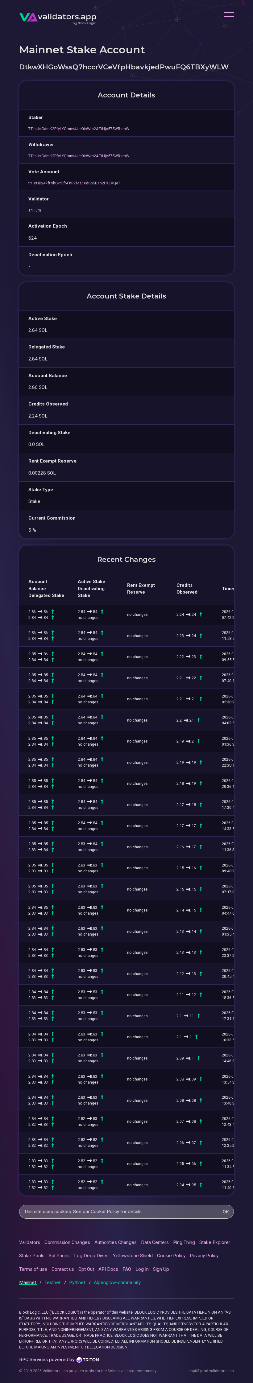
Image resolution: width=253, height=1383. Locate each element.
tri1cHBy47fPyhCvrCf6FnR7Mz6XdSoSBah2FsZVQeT (74, 183)
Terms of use (33, 1269)
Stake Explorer (214, 1242)
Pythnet (77, 1282)
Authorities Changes (115, 1242)
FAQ (126, 1269)
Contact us (63, 1269)
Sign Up (161, 1269)
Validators (29, 1242)
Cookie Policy (105, 1211)
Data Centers (155, 1242)
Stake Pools (31, 1255)
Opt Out (86, 1269)
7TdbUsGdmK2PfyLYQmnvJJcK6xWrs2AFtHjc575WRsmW (78, 128)
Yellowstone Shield (133, 1255)
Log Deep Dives (91, 1255)
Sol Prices (59, 1255)
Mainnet (28, 1282)
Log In (142, 1269)
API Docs (108, 1269)
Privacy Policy (204, 1255)
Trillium (34, 210)
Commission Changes (67, 1242)
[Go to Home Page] (57, 17)
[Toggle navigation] (228, 17)
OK (226, 1212)
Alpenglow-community (117, 1282)
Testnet (53, 1282)
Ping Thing (184, 1242)
